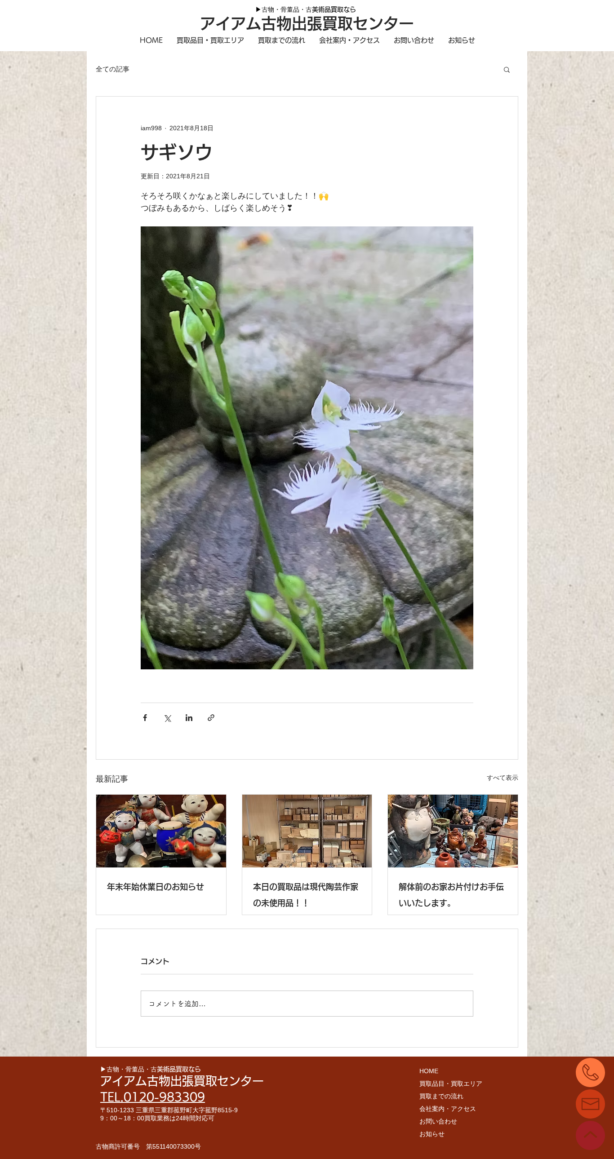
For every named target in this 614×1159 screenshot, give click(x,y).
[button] (507, 69)
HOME (428, 1071)
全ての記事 (112, 69)
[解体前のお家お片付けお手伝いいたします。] (453, 831)
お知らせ (432, 1133)
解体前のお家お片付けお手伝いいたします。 (451, 895)
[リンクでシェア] (211, 717)
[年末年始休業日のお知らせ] (161, 831)
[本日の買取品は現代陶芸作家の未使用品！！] (307, 831)
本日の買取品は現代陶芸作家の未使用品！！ (305, 895)
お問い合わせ (438, 1121)
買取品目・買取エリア (450, 1083)
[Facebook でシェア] (145, 717)
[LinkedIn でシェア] (189, 717)
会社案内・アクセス (447, 1108)
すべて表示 (502, 777)
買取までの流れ (441, 1096)
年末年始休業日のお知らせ (155, 887)
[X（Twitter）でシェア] (167, 717)
